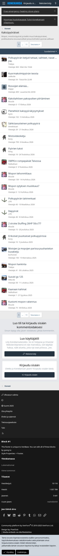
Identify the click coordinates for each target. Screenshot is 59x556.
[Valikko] (4, 3)
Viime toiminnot (8, 470)
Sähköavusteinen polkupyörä (24, 123)
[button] (29, 400)
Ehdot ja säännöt (8, 416)
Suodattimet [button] (49, 51)
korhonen (12, 254)
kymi (10, 114)
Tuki (3, 427)
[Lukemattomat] (55, 3)
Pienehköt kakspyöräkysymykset (26, 111)
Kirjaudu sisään (30, 374)
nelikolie (11, 76)
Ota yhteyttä (6, 411)
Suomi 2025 (8, 405)
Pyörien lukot (15, 148)
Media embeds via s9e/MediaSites (17, 532)
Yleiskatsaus (8, 458)
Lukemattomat (7, 465)
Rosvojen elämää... (18, 86)
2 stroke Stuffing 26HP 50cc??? (24, 223)
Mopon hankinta (17, 264)
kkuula (11, 101)
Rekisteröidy (31, 354)
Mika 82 (11, 279)
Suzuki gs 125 (15, 276)
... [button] (22, 44)
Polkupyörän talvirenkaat (22, 198)
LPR (10, 201)
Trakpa (11, 64)
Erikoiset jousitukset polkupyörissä (27, 236)
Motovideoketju (16, 136)
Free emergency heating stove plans (21, 11)
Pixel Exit (14, 529)
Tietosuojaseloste (8, 422)
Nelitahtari (12, 164)
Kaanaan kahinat (17, 289)
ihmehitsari (13, 126)
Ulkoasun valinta (10, 394)
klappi (10, 89)
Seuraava (35, 44)
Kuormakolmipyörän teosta (23, 73)
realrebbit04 (52, 501)
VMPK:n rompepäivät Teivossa (24, 161)
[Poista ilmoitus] (54, 11)
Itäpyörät (13, 211)
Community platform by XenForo (27, 525)
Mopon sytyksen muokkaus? (23, 186)
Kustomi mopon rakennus (22, 301)
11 (26, 44)
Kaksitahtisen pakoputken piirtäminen (29, 98)
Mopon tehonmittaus (20, 173)
